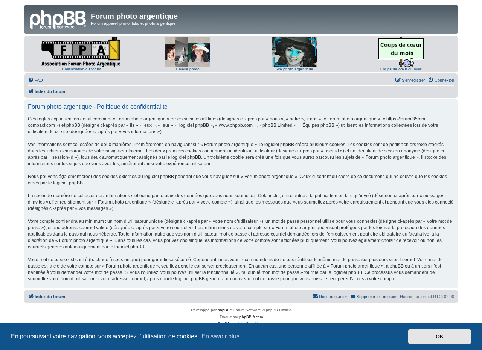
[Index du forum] (58, 18)
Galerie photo (188, 69)
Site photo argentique (294, 69)
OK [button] (440, 336)
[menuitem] (35, 80)
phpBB (224, 310)
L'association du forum (81, 69)
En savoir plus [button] (220, 336)
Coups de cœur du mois (401, 69)
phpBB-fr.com (251, 317)
